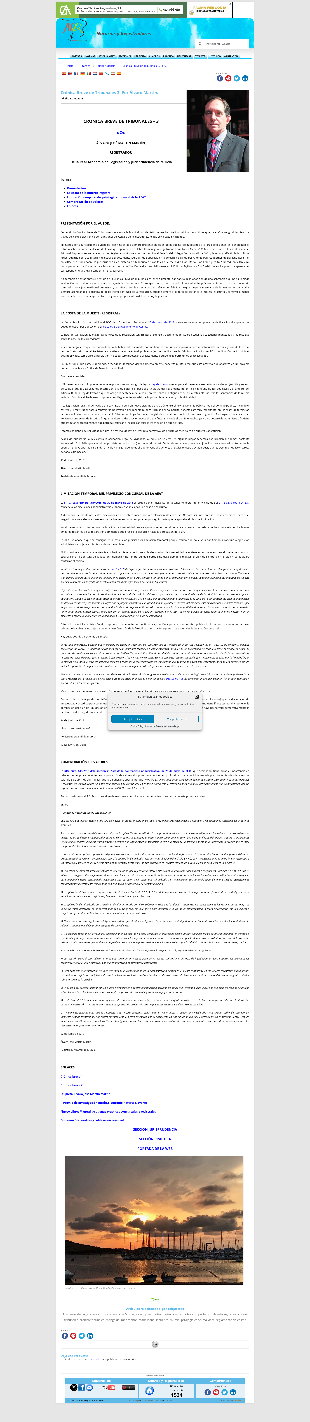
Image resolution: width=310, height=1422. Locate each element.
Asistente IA (231, 56)
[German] (82, 74)
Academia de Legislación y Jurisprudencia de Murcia (98, 1314)
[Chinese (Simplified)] (101, 74)
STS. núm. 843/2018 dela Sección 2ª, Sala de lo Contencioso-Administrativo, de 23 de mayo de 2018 (127, 771)
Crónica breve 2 (72, 1085)
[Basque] (113, 74)
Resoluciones (106, 56)
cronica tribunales (92, 1320)
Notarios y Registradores (124, 33)
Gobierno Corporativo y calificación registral (92, 1120)
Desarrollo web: (231, 1400)
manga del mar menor (121, 1320)
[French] (76, 74)
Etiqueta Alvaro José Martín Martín (86, 1094)
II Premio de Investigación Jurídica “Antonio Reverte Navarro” (104, 1103)
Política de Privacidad (155, 726)
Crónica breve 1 (72, 1076)
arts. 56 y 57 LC (175, 678)
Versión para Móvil (155, 1375)
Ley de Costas (159, 384)
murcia (175, 1320)
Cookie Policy (137, 726)
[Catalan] (119, 74)
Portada (77, 56)
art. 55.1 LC (117, 569)
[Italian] (88, 74)
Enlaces (72, 206)
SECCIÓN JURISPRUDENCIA (155, 1129)
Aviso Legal (174, 726)
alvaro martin (181, 1314)
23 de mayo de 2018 (161, 322)
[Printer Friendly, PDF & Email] (155, 1299)
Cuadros (154, 56)
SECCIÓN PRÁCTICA (155, 1139)
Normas (90, 56)
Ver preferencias (177, 719)
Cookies (168, 1400)
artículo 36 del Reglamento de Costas (124, 326)
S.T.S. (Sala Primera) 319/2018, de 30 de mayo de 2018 (98, 502)
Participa (140, 56)
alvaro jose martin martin (153, 1314)
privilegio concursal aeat (197, 1320)
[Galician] (107, 74)
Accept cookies (133, 719)
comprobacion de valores (209, 1314)
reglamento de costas (231, 1320)
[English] (70, 74)
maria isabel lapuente (153, 1320)
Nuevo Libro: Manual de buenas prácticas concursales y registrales (108, 1111)
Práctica (168, 56)
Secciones (125, 56)
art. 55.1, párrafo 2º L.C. (234, 502)
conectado (94, 1359)
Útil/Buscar (184, 56)
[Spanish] (64, 74)
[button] (197, 696)
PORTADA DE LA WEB (155, 1148)
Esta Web (200, 56)
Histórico (215, 56)
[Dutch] (95, 74)
